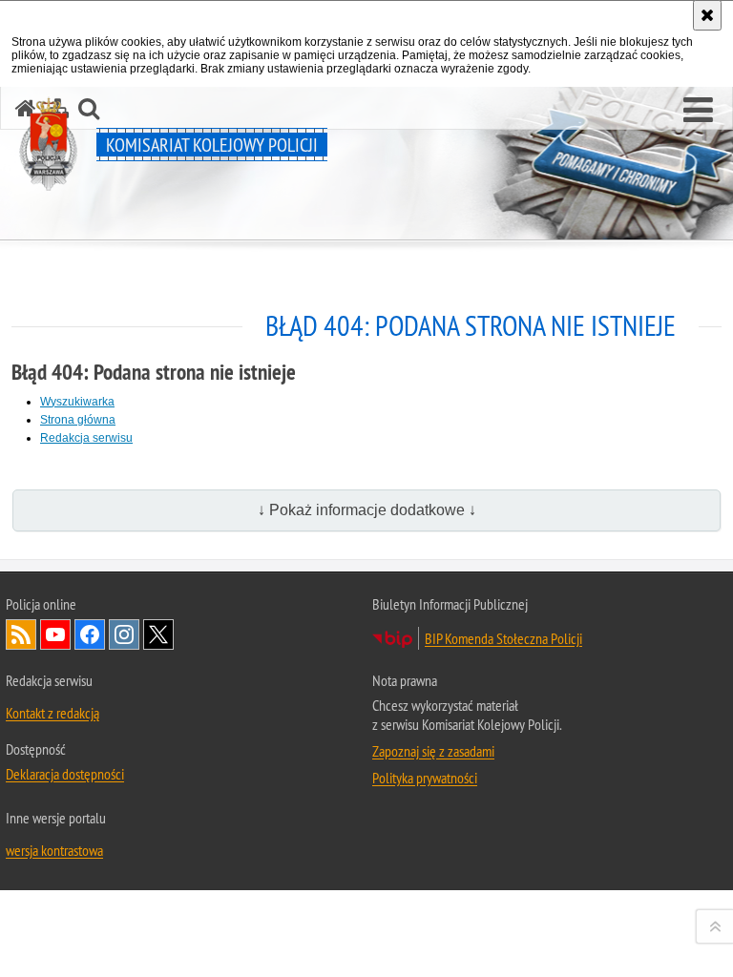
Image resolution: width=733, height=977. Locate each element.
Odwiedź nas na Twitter (158, 634)
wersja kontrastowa (54, 850)
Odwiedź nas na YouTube (55, 634)
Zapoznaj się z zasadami (433, 750)
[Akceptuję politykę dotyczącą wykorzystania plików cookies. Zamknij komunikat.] (707, 15)
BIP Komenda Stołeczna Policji (503, 638)
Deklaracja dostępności (65, 773)
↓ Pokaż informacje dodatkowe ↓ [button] (367, 510)
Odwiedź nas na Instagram (124, 634)
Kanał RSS (21, 634)
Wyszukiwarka (77, 401)
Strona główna (77, 419)
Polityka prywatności (424, 777)
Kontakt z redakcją (52, 712)
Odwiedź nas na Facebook (89, 634)
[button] (698, 111)
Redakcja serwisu (86, 438)
